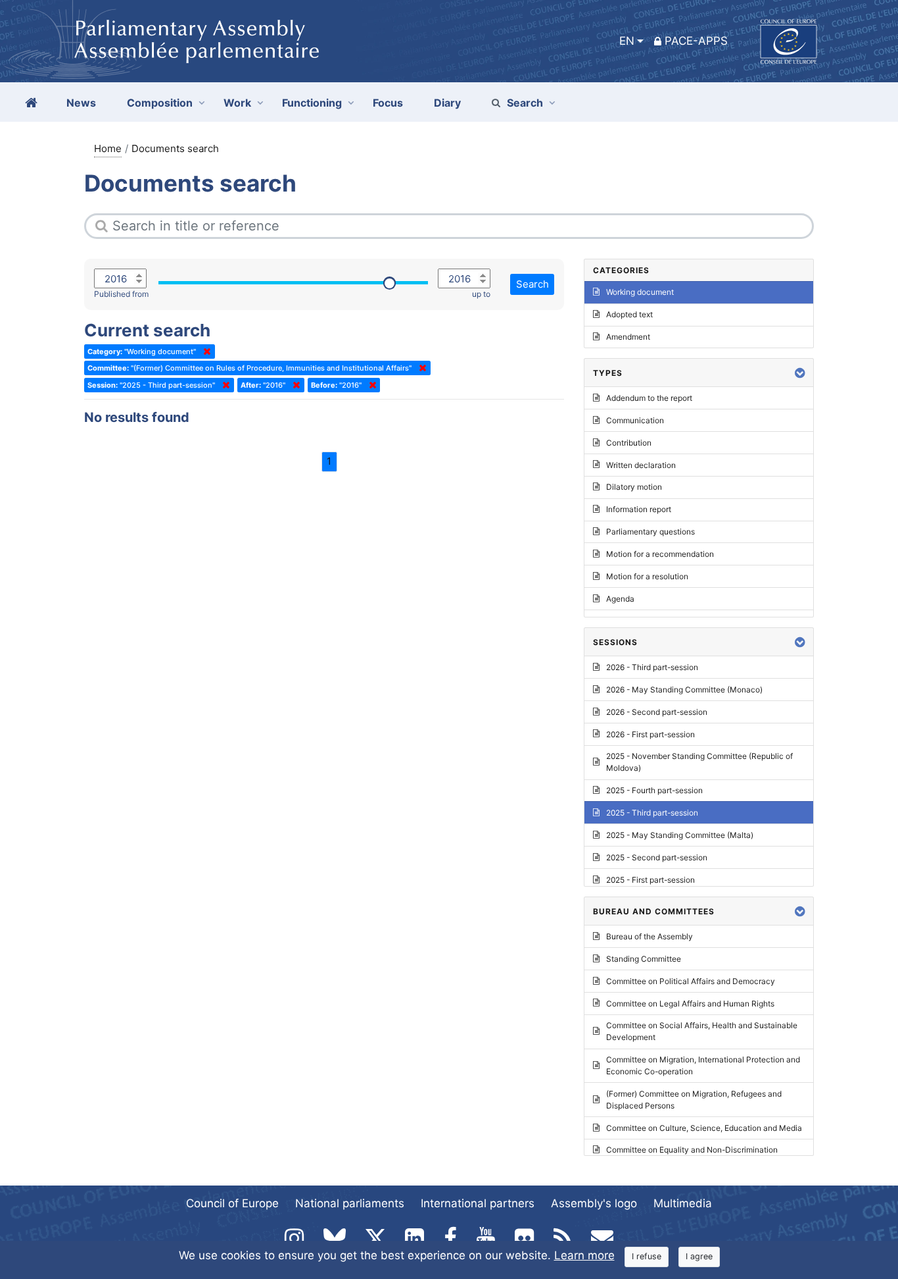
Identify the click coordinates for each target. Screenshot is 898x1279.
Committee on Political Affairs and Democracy (690, 981)
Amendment (628, 337)
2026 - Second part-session (656, 712)
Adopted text (629, 314)
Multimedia (682, 1203)
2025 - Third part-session (652, 813)
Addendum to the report (649, 398)
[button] (800, 373)
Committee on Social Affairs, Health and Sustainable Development (701, 1031)
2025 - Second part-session (656, 857)
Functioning (312, 102)
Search (525, 102)
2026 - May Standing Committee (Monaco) (684, 689)
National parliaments (349, 1203)
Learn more (584, 1255)
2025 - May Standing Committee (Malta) (679, 835)
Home (108, 148)
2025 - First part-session (650, 880)
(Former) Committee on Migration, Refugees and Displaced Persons (694, 1099)
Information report (638, 509)
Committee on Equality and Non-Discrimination (692, 1150)
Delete (204, 351)
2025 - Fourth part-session (654, 790)
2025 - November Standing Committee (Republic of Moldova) (699, 762)
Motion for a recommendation (660, 554)
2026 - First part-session (650, 734)
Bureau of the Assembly (649, 936)
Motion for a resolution (647, 576)
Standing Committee (643, 959)
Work (237, 102)
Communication (635, 420)
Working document (640, 292)
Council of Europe (232, 1203)
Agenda (620, 599)
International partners (477, 1203)
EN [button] (626, 40)
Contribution (628, 443)
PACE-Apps (696, 40)
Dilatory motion (634, 487)
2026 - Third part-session (652, 667)
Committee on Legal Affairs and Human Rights (690, 1003)
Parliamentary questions (650, 531)
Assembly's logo (594, 1203)
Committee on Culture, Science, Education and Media (704, 1128)
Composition (160, 102)
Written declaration (641, 465)
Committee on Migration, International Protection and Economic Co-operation (703, 1065)
